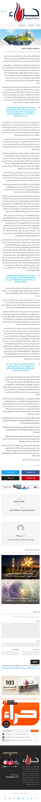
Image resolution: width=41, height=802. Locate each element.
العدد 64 (22, 51)
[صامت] (5, 767)
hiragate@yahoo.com (12, 777)
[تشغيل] (16, 767)
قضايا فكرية (17, 51)
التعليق (38, 621)
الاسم (38, 641)
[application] (10, 764)
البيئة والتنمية (28, 51)
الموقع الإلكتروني (15, 649)
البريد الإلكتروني (36, 649)
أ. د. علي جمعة (36, 51)
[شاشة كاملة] (3, 767)
